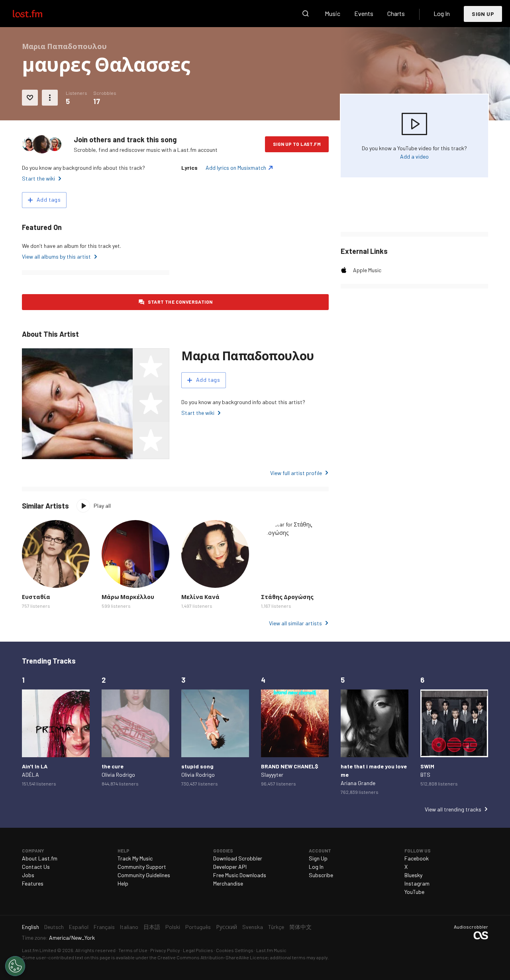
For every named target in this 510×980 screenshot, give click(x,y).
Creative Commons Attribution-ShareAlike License (212, 957)
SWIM (427, 766)
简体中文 (300, 926)
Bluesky (413, 875)
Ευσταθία (36, 596)
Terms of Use (132, 950)
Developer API (230, 866)
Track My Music (135, 858)
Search (305, 14)
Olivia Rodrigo (118, 774)
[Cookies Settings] (15, 966)
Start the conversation (180, 301)
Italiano (129, 926)
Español (78, 926)
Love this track (30, 98)
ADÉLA (30, 774)
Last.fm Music (271, 950)
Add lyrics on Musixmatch (236, 167)
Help (123, 883)
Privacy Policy (165, 950)
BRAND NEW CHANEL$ (289, 766)
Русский (226, 926)
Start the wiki (38, 178)
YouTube (414, 891)
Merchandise (228, 883)
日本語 (151, 926)
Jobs (28, 875)
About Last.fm (39, 858)
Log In (442, 13)
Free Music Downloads (239, 875)
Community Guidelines (144, 875)
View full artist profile (296, 472)
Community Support (142, 866)
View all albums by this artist (56, 256)
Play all (102, 505)
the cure (113, 766)
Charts (396, 13)
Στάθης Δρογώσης (287, 596)
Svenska (252, 926)
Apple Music (367, 270)
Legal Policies (198, 950)
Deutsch (54, 926)
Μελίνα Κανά (200, 596)
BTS (425, 774)
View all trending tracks (453, 809)
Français (104, 926)
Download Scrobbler (237, 858)
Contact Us (36, 866)
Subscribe (321, 875)
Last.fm (37, 13)
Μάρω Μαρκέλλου (128, 596)
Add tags (49, 199)
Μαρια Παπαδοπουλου (247, 355)
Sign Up (483, 13)
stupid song (197, 766)
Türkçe (276, 926)
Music (332, 13)
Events (363, 13)
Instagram (417, 883)
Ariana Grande (358, 783)
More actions (50, 98)
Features (32, 883)
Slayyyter (272, 774)
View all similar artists (295, 623)
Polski (172, 926)
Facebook (416, 858)
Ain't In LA (34, 766)
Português (198, 926)
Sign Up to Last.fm (297, 144)
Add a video (414, 156)
